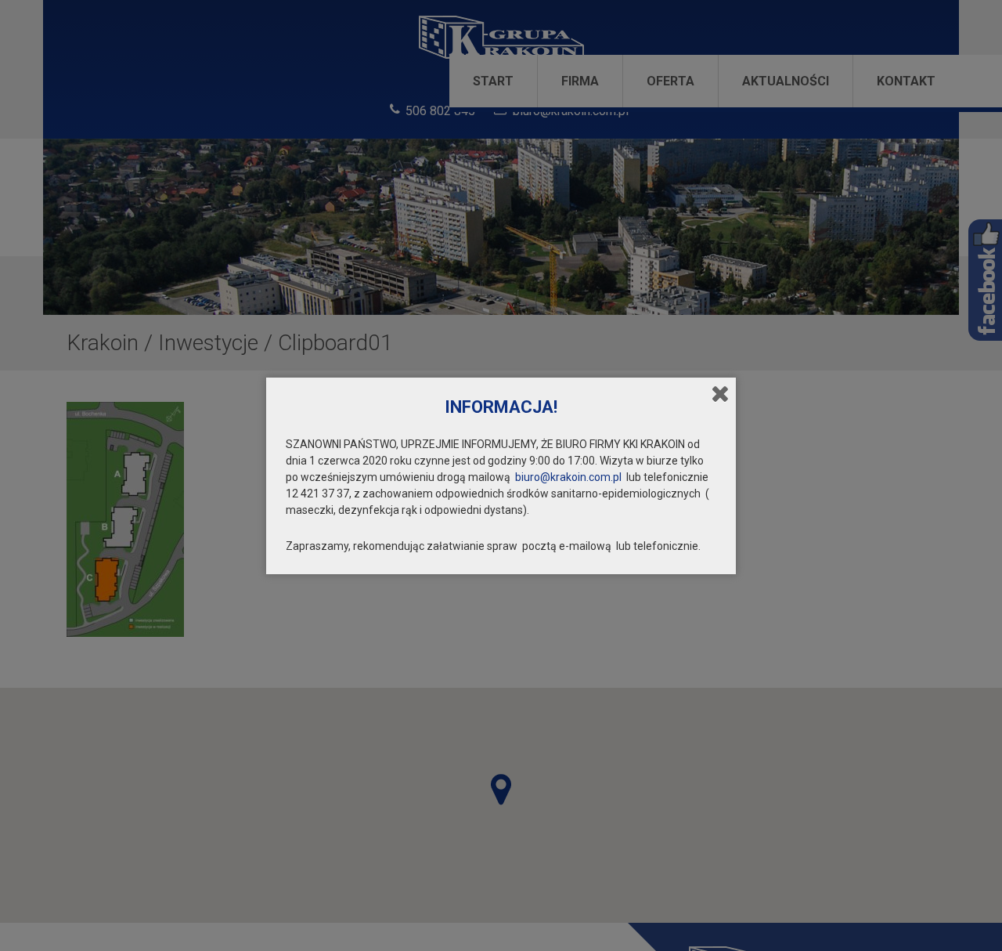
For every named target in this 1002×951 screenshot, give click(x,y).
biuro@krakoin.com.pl (568, 477)
